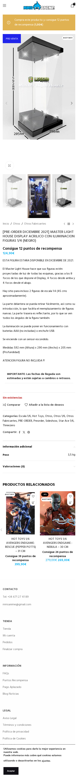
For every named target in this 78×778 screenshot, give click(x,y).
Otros (16, 224)
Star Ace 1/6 (66, 421)
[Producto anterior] (64, 224)
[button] (6, 103)
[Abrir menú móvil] (4, 5)
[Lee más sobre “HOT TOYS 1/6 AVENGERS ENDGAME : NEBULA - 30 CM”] (70, 502)
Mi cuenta (9, 635)
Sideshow (51, 421)
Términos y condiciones (17, 725)
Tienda (7, 629)
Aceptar (11, 770)
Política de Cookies (14, 738)
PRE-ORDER (25, 421)
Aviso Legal (10, 718)
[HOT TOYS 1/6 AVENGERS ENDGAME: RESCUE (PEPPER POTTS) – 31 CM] (20, 513)
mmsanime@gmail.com (17, 604)
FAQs (6, 673)
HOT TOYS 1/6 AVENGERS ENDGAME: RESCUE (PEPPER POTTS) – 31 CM (20, 545)
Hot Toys (38, 416)
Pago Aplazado (12, 687)
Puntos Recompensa (15, 680)
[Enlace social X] (24, 432)
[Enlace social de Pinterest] (28, 432)
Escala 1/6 (25, 416)
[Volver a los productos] (69, 224)
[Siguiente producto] (73, 224)
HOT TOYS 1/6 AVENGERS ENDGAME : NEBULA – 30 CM (57, 543)
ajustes (46, 761)
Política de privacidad (16, 731)
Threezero (9, 425)
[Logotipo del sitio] (39, 5)
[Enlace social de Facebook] (19, 432)
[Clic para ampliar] (9, 165)
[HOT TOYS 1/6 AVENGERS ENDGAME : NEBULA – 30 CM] (57, 513)
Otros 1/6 (59, 416)
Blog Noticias (11, 694)
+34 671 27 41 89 (18, 597)
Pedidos (8, 642)
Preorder (39, 421)
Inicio (6, 224)
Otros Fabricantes (35, 224)
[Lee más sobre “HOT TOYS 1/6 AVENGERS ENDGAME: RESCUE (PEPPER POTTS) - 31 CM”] (33, 502)
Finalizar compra (12, 649)
